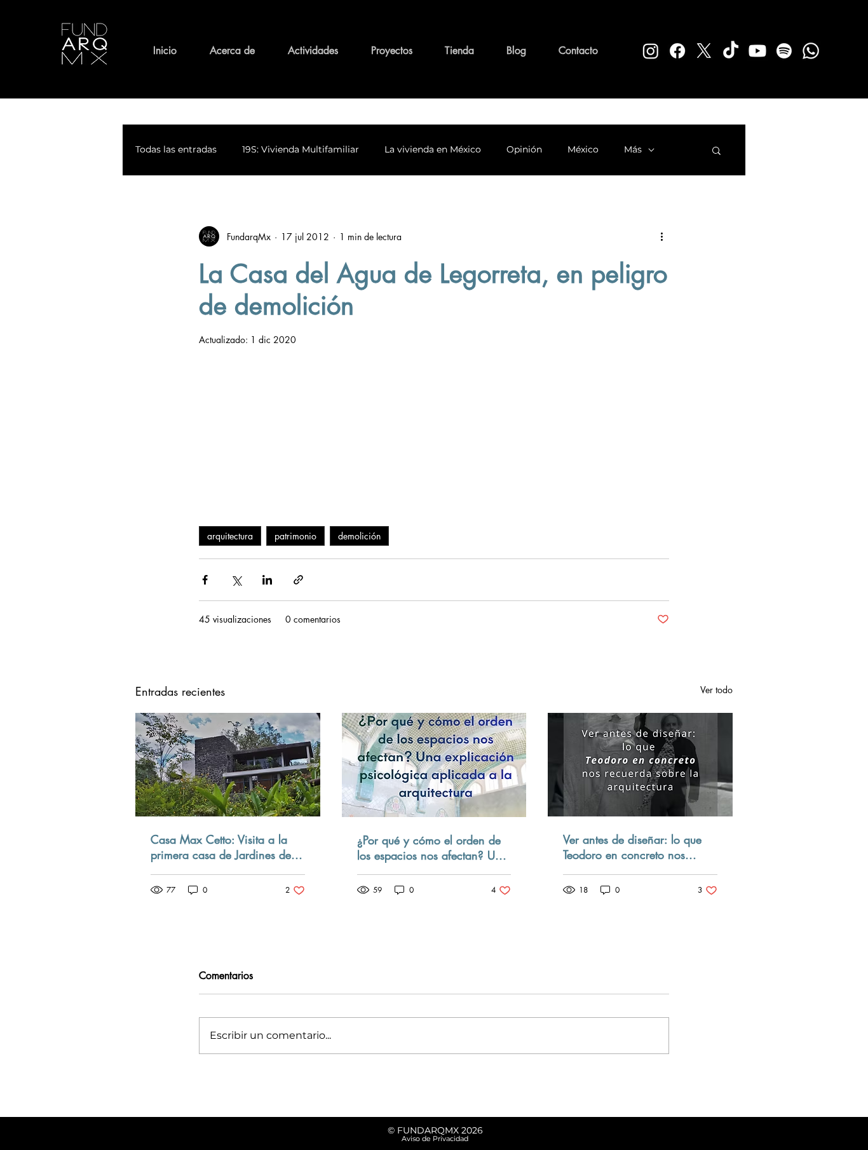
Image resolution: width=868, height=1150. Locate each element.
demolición (359, 536)
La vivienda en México (432, 149)
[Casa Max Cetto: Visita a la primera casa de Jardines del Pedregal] (227, 764)
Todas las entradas (176, 149)
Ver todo (716, 690)
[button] (716, 150)
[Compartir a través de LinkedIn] (267, 580)
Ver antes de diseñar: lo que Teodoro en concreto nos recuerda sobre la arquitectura (637, 847)
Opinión (524, 149)
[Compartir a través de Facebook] (205, 580)
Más (633, 149)
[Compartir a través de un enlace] (298, 580)
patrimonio (295, 536)
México (583, 149)
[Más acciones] (661, 236)
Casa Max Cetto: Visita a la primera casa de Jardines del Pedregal (222, 847)
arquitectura (230, 536)
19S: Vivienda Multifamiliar (300, 149)
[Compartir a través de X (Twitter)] (236, 580)
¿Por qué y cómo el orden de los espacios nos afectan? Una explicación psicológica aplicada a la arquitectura (432, 847)
